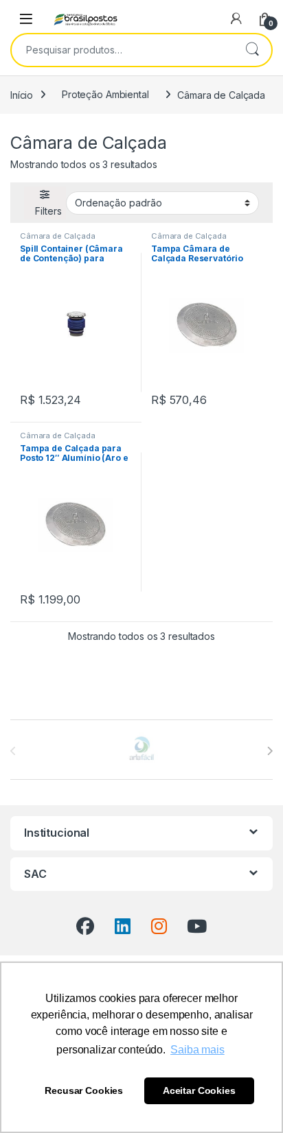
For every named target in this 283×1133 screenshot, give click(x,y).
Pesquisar (252, 50)
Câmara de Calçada (57, 236)
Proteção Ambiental (105, 94)
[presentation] (270, 751)
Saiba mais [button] (197, 1050)
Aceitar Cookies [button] (199, 1090)
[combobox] (122, 50)
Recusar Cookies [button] (84, 1090)
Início (21, 94)
